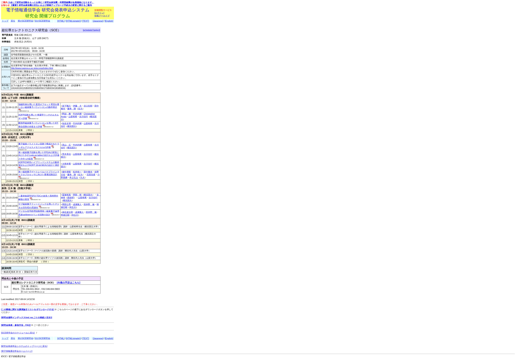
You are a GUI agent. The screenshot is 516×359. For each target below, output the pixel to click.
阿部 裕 (77, 195)
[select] (96, 30)
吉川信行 (83, 116)
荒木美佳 (66, 154)
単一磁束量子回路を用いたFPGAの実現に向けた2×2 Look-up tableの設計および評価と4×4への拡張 (38, 155)
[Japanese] (98, 21)
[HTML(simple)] (73, 21)
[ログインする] (19, 111)
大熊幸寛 (66, 164)
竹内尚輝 (77, 114)
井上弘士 (73, 177)
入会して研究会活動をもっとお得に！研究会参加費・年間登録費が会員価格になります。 (51, 2)
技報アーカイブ (102, 16)
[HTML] (60, 21)
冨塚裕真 (66, 195)
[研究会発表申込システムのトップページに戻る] (24, 346)
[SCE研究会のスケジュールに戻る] (18, 333)
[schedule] (88, 30)
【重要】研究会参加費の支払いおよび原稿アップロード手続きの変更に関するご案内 (51, 5)
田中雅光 (88, 172)
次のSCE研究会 (42, 21)
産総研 (70, 197)
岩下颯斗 (66, 106)
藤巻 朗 (71, 109)
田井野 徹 (89, 204)
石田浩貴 (91, 175)
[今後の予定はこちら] (68, 282)
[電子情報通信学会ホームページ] (16, 351)
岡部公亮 (66, 204)
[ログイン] (99, 13)
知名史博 (66, 123)
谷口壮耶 (88, 106)
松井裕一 (77, 172)
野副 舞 (66, 114)
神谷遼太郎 (67, 212)
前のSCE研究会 (25, 21)
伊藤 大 (77, 106)
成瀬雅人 (77, 204)
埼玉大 (72, 207)
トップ (5, 21)
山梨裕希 (73, 116)
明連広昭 (65, 215)
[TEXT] (85, 21)
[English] (109, 21)
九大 (82, 177)
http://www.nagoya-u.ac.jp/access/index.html (32, 68)
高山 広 (66, 145)
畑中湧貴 (66, 172)
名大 (80, 109)
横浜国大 (71, 126)
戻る (13, 21)
